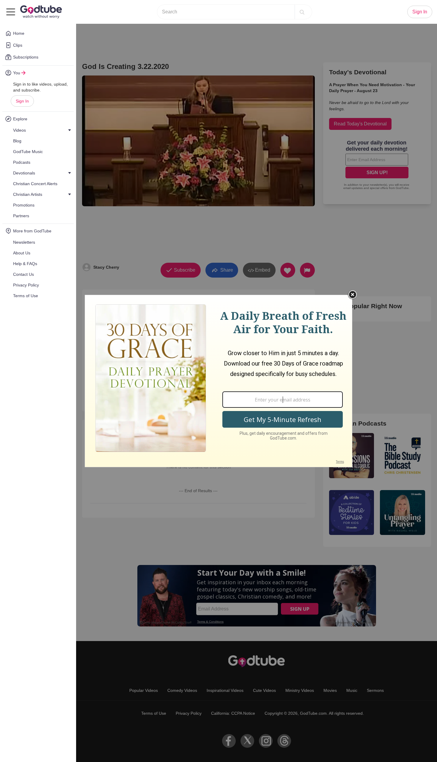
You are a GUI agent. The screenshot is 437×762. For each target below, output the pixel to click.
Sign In (22, 101)
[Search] (302, 11)
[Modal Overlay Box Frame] (218, 381)
